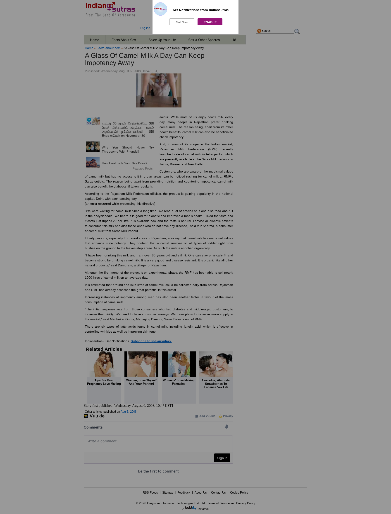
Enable (210, 22)
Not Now (182, 22)
